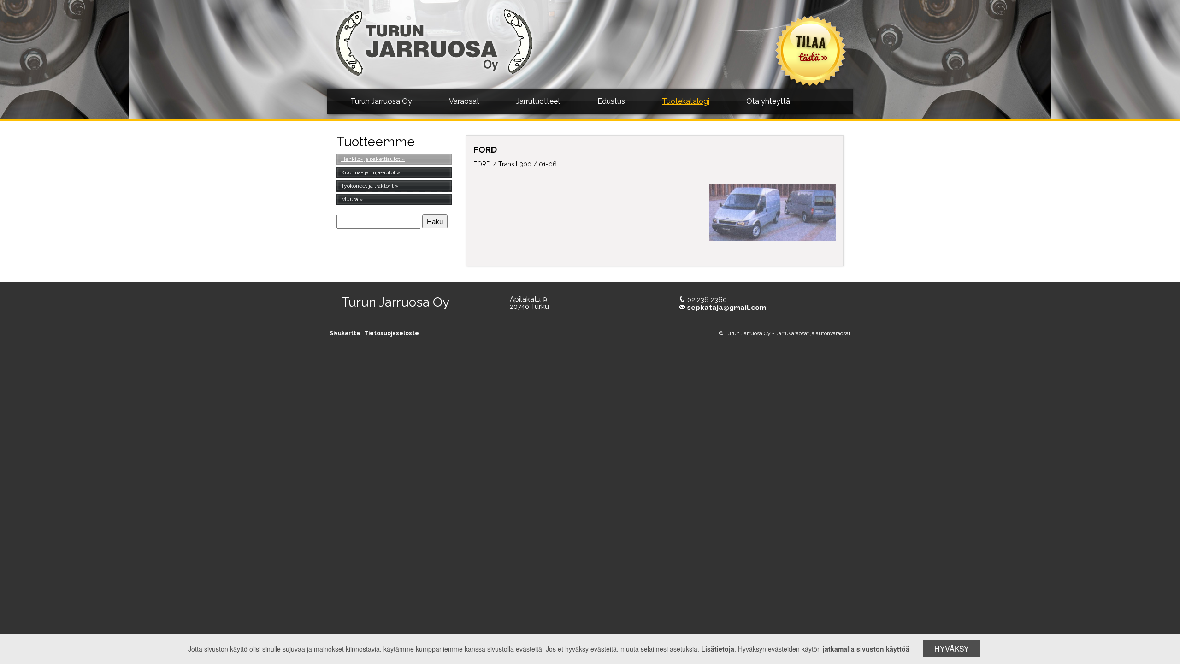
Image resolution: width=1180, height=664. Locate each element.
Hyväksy (951, 648)
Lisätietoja (717, 648)
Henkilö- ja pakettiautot (370, 159)
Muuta (349, 199)
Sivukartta (345, 333)
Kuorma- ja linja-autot (368, 172)
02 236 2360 (707, 300)
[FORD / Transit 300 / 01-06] (773, 212)
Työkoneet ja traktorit (367, 186)
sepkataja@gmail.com (726, 307)
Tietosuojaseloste (391, 333)
